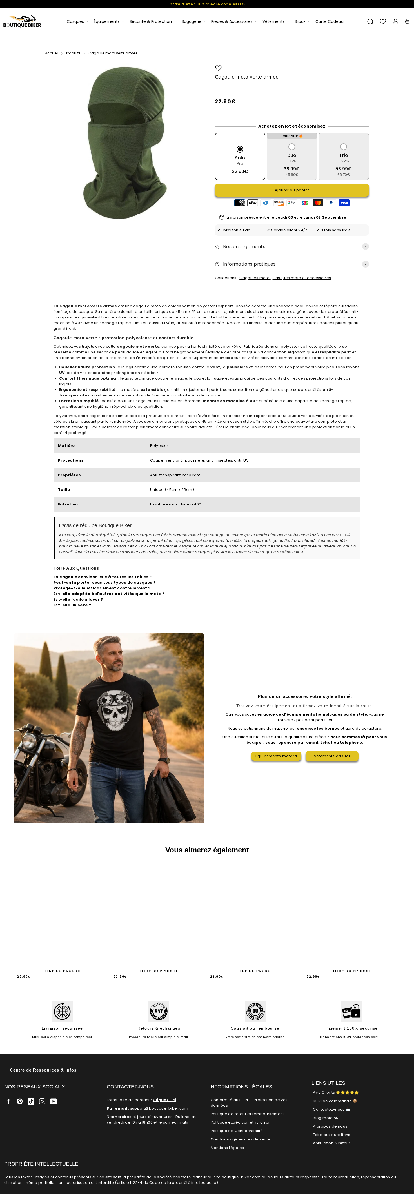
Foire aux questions (331, 1134)
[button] (218, 68)
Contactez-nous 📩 (331, 1109)
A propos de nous (330, 1126)
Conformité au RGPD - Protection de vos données (249, 1102)
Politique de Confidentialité (237, 1130)
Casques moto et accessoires (302, 277)
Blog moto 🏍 (325, 1118)
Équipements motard (276, 756)
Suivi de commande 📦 (335, 1101)
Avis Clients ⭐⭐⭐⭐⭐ (336, 1092)
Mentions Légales (227, 1147)
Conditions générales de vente (241, 1139)
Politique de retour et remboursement (247, 1114)
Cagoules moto (255, 277)
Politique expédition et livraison (241, 1122)
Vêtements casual (332, 756)
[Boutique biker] (22, 21)
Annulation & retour (331, 1143)
